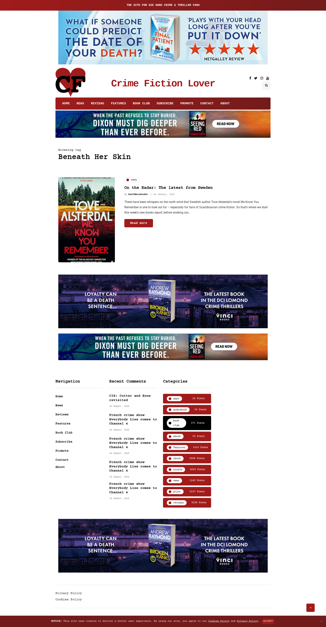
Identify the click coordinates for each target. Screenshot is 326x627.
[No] (321, 621)
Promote (187, 103)
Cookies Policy (68, 599)
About (225, 103)
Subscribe (165, 103)
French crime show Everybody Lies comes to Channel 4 (133, 419)
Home (66, 103)
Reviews (97, 103)
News (80, 103)
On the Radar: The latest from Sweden (168, 188)
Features (118, 103)
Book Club (141, 103)
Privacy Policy (68, 593)
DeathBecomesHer (138, 194)
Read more (138, 223)
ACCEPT (268, 621)
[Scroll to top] (310, 608)
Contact (207, 103)
